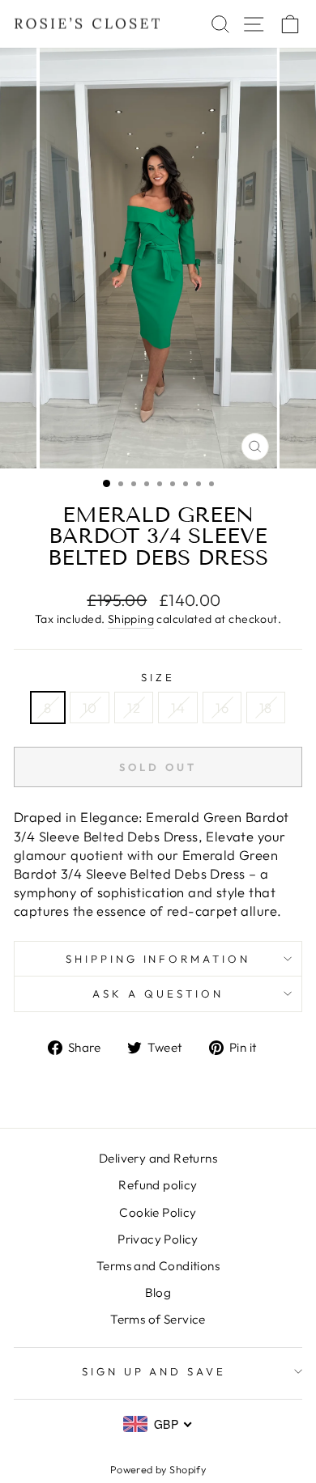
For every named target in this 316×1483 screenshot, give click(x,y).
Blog (158, 1292)
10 (90, 707)
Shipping (131, 619)
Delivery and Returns (158, 1158)
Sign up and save (154, 1371)
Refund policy (157, 1185)
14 (178, 707)
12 (133, 707)
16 (222, 707)
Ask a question (158, 993)
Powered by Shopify (158, 1469)
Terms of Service (158, 1319)
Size (158, 677)
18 (265, 707)
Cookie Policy (157, 1212)
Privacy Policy (158, 1239)
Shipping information (158, 958)
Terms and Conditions (158, 1265)
